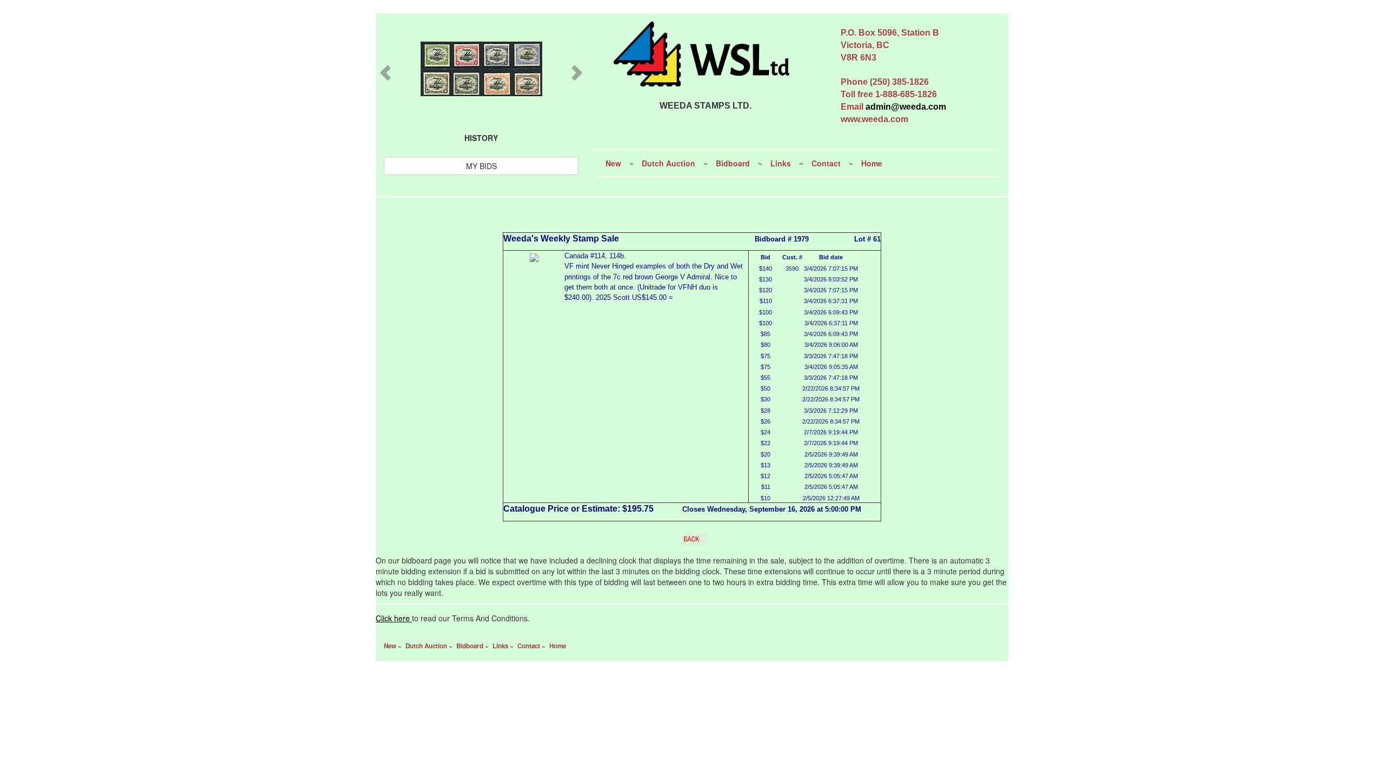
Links (780, 163)
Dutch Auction (668, 163)
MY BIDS (481, 165)
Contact (826, 163)
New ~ (393, 645)
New (613, 163)
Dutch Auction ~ (429, 645)
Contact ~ (532, 645)
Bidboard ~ (473, 645)
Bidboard (733, 163)
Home (871, 163)
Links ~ (504, 645)
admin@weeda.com (906, 106)
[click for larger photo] (534, 256)
